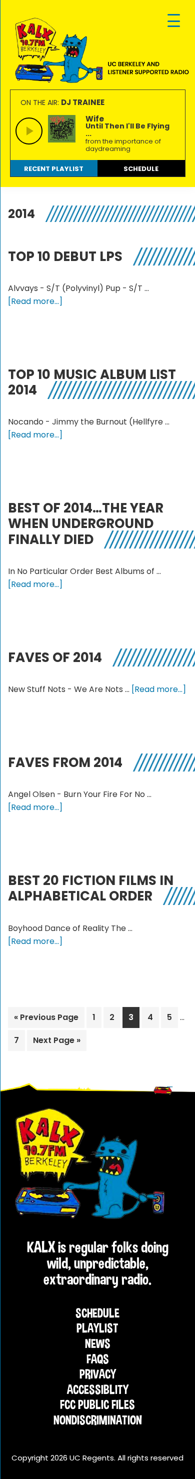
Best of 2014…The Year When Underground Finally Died (86, 523)
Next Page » (56, 1042)
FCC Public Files (97, 1404)
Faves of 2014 (55, 657)
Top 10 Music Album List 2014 (92, 382)
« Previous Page (46, 1019)
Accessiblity (97, 1389)
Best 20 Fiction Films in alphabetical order (91, 888)
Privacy (98, 1374)
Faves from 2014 (65, 763)
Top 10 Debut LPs (65, 257)
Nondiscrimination (98, 1420)
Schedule (98, 1313)
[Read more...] (35, 301)
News (97, 1343)
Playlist (97, 1328)
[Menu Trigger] (174, 21)
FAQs (97, 1359)
